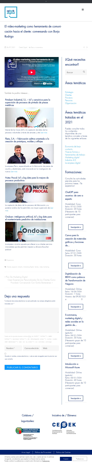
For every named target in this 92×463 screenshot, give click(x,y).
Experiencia (10, 260)
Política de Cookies (63, 452)
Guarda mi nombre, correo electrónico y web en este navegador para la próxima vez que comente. (31, 357)
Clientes (68, 95)
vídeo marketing (44, 267)
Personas (68, 100)
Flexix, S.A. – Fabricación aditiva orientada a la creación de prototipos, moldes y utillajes (27, 140)
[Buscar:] (76, 72)
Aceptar (65, 459)
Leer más (44, 132)
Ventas (36, 267)
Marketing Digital (28, 267)
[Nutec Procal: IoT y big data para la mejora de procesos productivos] (29, 199)
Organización (70, 103)
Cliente (9, 267)
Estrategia (69, 92)
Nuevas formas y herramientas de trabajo (75, 153)
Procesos (68, 97)
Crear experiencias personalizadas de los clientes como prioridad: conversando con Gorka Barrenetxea (31, 281)
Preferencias (45, 461)
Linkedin (20, 267)
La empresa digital (72, 162)
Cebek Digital (23, 47)
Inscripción (75, 227)
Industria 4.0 (70, 160)
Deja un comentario (37, 47)
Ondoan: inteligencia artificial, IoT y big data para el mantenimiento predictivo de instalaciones (28, 218)
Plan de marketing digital (16, 277)
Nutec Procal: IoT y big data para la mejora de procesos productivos (27, 179)
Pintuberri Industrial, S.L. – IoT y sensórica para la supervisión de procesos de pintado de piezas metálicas (27, 102)
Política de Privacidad (43, 452)
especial (14, 267)
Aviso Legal (26, 452)
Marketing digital (72, 157)
